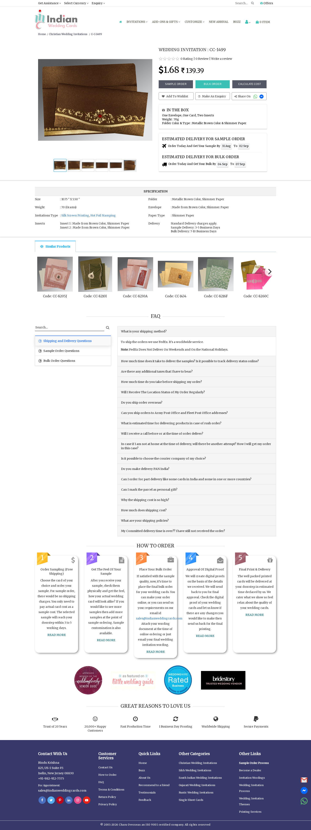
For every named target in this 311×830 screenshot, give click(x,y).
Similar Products (57, 246)
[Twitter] (51, 800)
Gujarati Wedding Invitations (197, 785)
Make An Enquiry (213, 96)
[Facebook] (42, 800)
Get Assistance (48, 3)
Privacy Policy (107, 804)
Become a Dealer (250, 770)
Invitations (136, 22)
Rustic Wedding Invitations (196, 792)
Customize (194, 22)
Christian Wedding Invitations (198, 763)
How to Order (107, 774)
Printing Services (250, 811)
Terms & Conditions (111, 789)
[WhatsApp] (256, 96)
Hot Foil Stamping (103, 215)
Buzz (237, 22)
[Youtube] (87, 800)
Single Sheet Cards (191, 799)
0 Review (202, 59)
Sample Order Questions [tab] (61, 351)
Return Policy (107, 797)
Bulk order (213, 84)
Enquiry (97, 3)
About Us (144, 777)
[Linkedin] (69, 800)
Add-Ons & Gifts (165, 22)
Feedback (145, 799)
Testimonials (147, 792)
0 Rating (186, 59)
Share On (244, 96)
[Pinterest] (60, 800)
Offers (268, 3)
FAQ (101, 782)
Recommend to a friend (154, 785)
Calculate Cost (249, 84)
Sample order (176, 84)
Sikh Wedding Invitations (195, 770)
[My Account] (248, 22)
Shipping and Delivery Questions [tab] (67, 341)
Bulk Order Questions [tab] (59, 361)
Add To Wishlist (177, 96)
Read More (56, 635)
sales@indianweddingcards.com (159, 618)
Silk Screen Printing (75, 215)
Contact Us (105, 767)
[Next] (269, 271)
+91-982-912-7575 (51, 778)
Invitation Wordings (252, 777)
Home (143, 763)
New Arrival (218, 22)
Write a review (221, 59)
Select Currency (75, 3)
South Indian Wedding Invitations (200, 777)
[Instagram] (78, 800)
